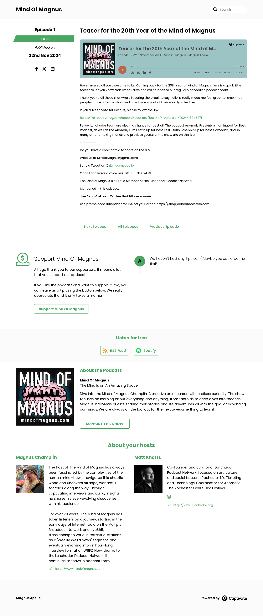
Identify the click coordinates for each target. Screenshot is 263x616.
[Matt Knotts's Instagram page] (169, 497)
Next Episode (95, 226)
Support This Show (104, 423)
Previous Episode (164, 226)
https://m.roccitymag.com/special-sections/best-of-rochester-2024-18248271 (141, 118)
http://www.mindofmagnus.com (79, 569)
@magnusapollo (121, 165)
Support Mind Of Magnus (61, 309)
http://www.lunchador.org (193, 505)
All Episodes (128, 226)
